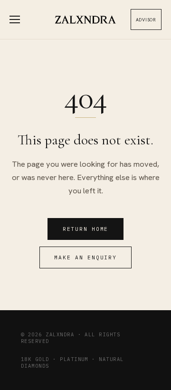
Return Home (85, 229)
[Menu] (20, 19)
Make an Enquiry (85, 257)
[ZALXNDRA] (85, 19)
